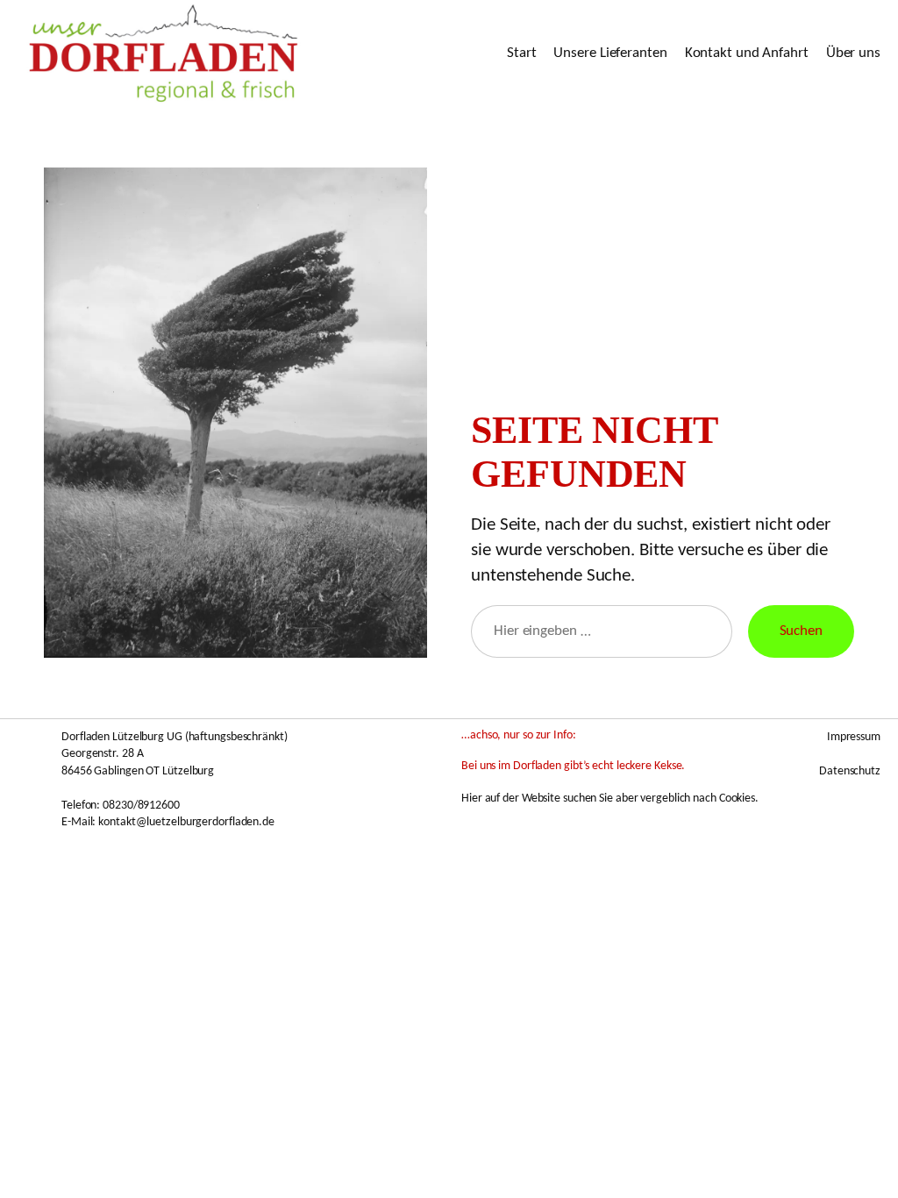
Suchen (801, 631)
